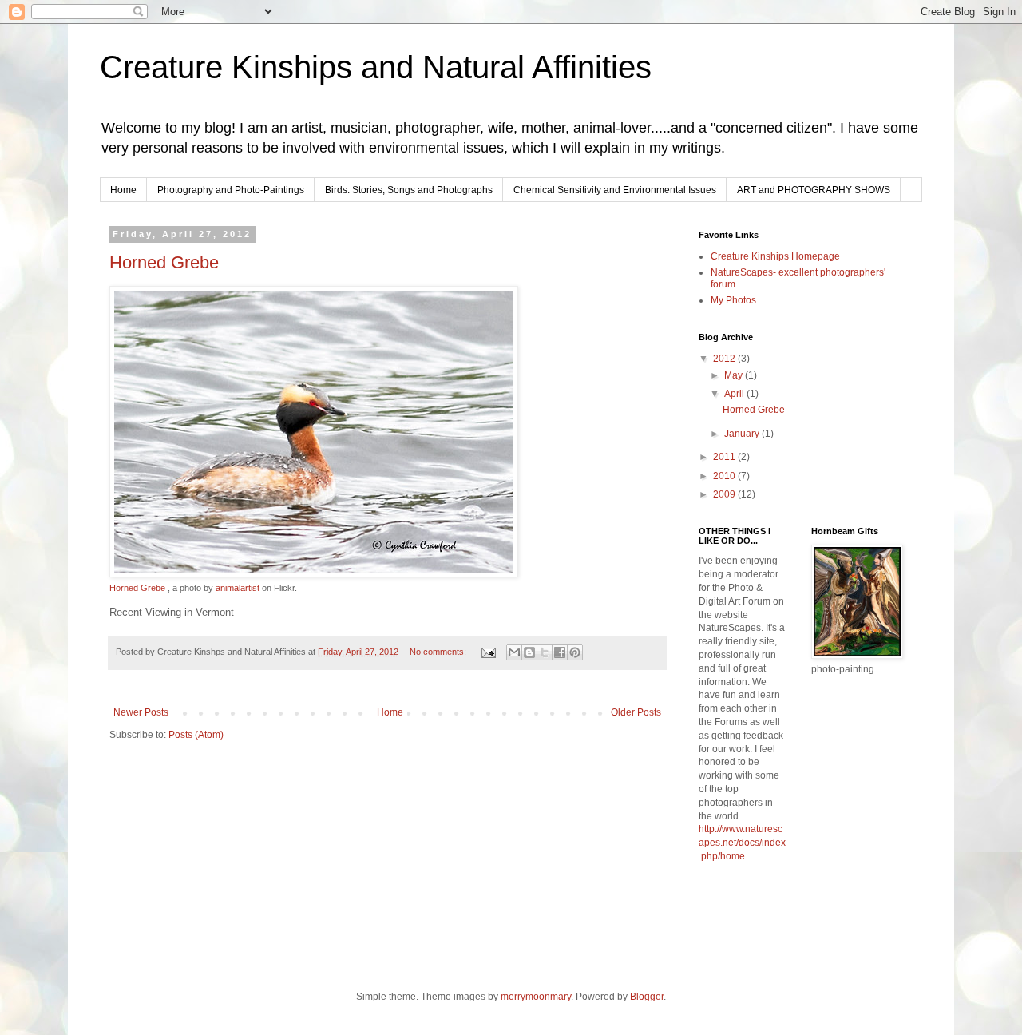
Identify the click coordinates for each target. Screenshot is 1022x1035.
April (735, 393)
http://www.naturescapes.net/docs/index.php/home (742, 842)
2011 (725, 456)
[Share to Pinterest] (575, 652)
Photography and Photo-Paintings (230, 190)
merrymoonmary (536, 996)
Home (123, 190)
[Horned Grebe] (313, 574)
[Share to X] (545, 652)
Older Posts (636, 712)
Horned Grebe (164, 262)
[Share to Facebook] (560, 652)
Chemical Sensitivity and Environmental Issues (614, 190)
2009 (725, 494)
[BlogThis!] (529, 652)
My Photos (733, 300)
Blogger (647, 996)
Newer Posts (140, 712)
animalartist (237, 588)
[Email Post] (487, 651)
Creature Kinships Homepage (775, 256)
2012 (725, 358)
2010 (725, 476)
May (734, 375)
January (743, 433)
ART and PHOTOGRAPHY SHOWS (813, 190)
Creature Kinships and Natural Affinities (376, 67)
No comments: (439, 651)
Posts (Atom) (196, 734)
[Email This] (514, 652)
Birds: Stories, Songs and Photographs (409, 190)
